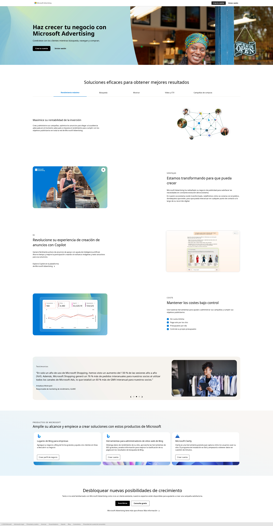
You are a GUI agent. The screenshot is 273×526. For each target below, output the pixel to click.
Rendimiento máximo (70, 92)
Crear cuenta (113, 457)
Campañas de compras (203, 92)
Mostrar (136, 92)
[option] (136, 378)
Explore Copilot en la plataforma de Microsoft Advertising (46, 265)
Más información (150, 510)
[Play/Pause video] (103, 170)
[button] (131, 397)
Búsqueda (103, 92)
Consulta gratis (140, 503)
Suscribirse (122, 503)
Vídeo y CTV (169, 92)
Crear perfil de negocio (48, 457)
